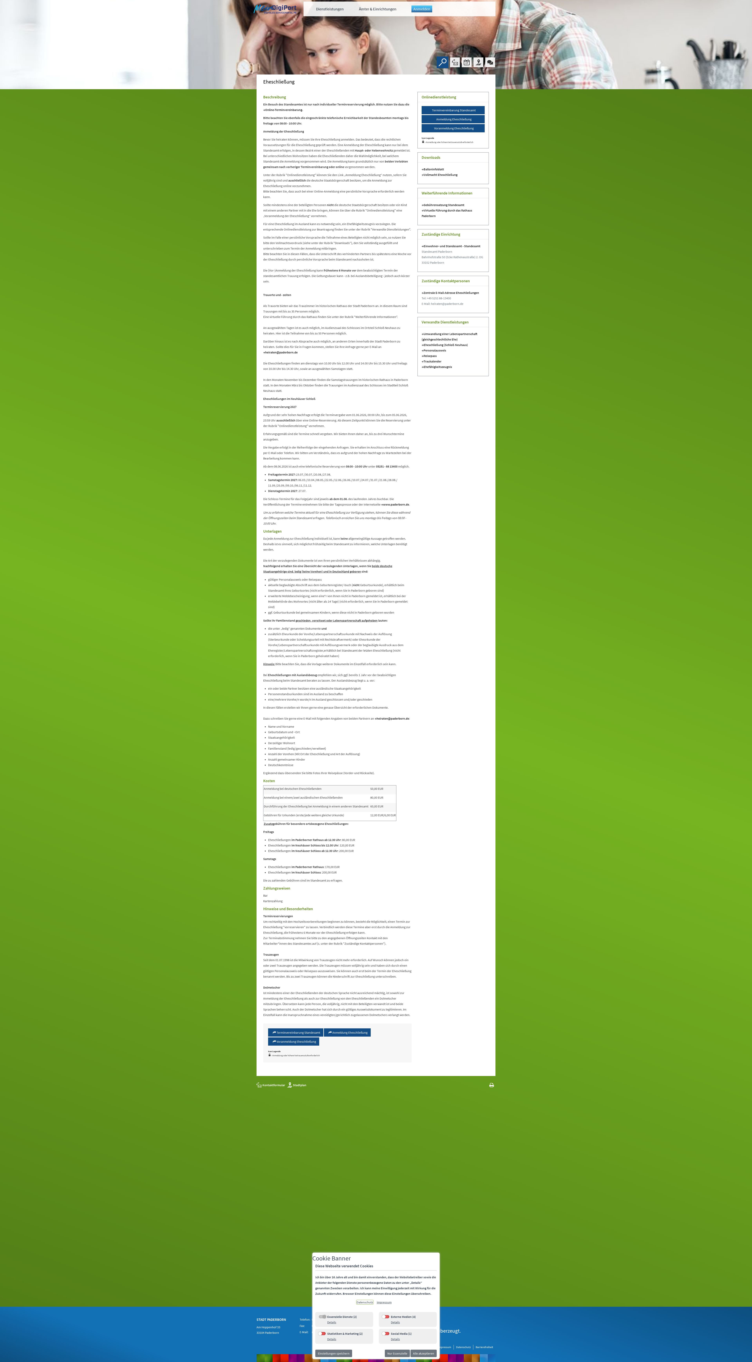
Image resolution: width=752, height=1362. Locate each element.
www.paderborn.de (396, 504)
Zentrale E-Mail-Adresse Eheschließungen (451, 293)
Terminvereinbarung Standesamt (298, 1032)
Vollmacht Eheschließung (440, 175)
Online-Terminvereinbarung (283, 110)
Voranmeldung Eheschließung (296, 1041)
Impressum (444, 1347)
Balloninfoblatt (434, 169)
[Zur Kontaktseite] (455, 62)
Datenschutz (463, 1347)
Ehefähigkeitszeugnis (438, 367)
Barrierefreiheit (484, 1347)
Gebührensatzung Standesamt (444, 205)
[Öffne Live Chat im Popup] (490, 62)
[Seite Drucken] (491, 1085)
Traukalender (432, 361)
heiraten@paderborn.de (281, 352)
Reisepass (430, 356)
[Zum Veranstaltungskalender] (467, 62)
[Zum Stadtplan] (478, 62)
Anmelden (421, 8)
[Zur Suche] (442, 62)
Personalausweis (435, 350)
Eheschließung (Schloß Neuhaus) (446, 345)
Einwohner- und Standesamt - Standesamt (452, 246)
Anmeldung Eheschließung (350, 1032)
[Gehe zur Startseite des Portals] (275, 10)
